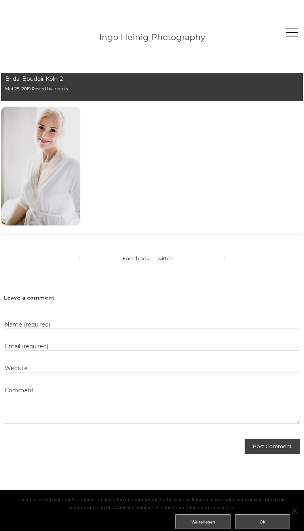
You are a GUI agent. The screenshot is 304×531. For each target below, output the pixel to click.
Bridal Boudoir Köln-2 (34, 78)
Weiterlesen (203, 522)
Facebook (136, 259)
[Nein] (294, 510)
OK (263, 522)
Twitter (164, 259)
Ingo (58, 89)
